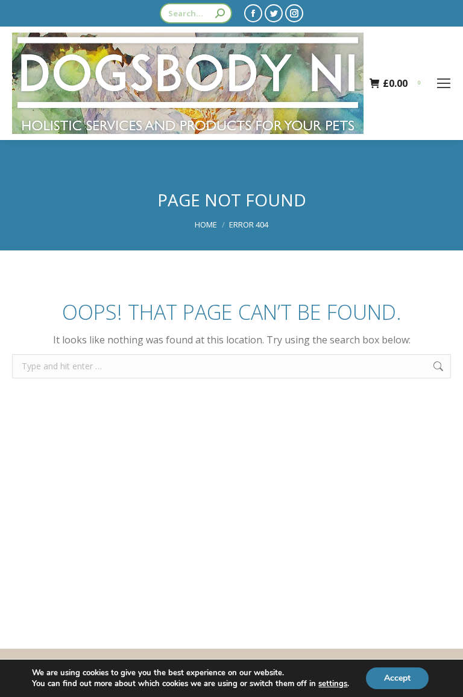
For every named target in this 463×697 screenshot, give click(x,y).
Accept (397, 678)
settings (332, 683)
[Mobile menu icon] (443, 83)
